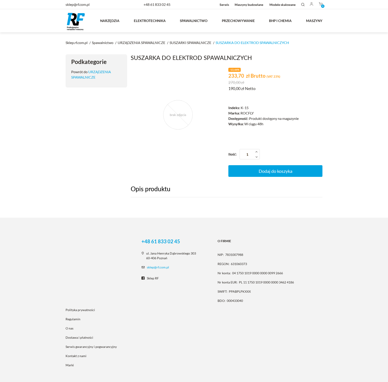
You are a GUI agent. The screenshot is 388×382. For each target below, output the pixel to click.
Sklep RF (153, 278)
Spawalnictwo (193, 21)
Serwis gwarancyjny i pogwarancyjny (91, 347)
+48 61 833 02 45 (156, 4)
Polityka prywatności (80, 310)
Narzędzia (109, 21)
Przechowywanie (238, 21)
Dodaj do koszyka (275, 171)
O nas (69, 328)
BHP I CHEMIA (280, 21)
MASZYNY (314, 21)
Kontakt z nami (76, 356)
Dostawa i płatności (79, 337)
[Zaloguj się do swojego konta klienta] (311, 4)
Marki (70, 365)
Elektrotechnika (150, 21)
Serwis (224, 5)
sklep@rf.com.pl (158, 267)
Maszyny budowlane (249, 5)
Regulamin (73, 319)
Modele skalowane (282, 5)
